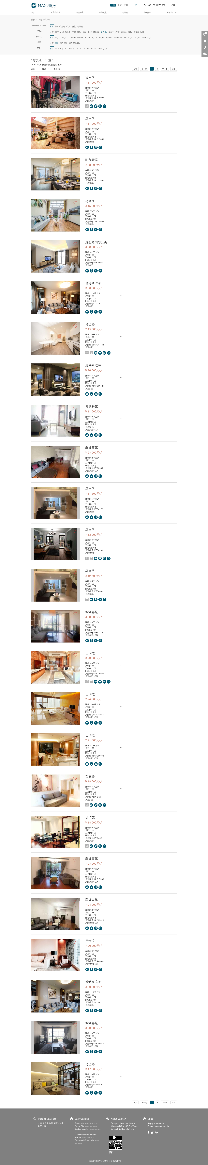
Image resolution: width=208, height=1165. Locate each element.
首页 (33, 12)
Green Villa (79, 1123)
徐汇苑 (90, 817)
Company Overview (119, 1123)
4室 (70, 43)
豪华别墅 (103, 12)
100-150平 (69, 48)
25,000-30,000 (105, 37)
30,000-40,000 (119, 37)
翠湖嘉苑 (91, 447)
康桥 (130, 31)
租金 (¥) (39, 36)
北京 (120, 5)
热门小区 (42, 1126)
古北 (74, 31)
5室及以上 (77, 43)
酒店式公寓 (55, 12)
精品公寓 (80, 12)
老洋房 (125, 12)
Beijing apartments (155, 1123)
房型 (39, 42)
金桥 (84, 31)
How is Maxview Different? (123, 1124)
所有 (52, 31)
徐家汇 (111, 31)
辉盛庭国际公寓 (96, 242)
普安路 (90, 776)
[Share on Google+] (156, 1132)
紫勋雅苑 (91, 406)
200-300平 (91, 48)
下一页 (164, 69)
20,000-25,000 (90, 37)
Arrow (37, 69)
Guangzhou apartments (158, 1126)
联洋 (90, 31)
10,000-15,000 (61, 37)
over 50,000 (147, 37)
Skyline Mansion (82, 1128)
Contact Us (116, 1128)
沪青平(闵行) (121, 31)
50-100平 (59, 48)
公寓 (68, 26)
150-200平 (80, 48)
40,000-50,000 (134, 37)
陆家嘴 (96, 31)
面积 (44, 69)
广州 (126, 5)
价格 (33, 69)
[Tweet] (152, 1132)
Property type (39, 25)
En (136, 5)
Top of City (79, 1126)
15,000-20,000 (76, 37)
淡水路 (90, 77)
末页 (173, 69)
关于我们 (171, 12)
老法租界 (66, 31)
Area (39, 31)
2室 (61, 43)
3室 (65, 43)
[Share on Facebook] (148, 1132)
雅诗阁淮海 (93, 283)
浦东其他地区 (139, 31)
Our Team (133, 1126)
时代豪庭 (91, 159)
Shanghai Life (127, 1128)
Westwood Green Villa (84, 1140)
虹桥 (79, 31)
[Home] (44, 5)
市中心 (58, 31)
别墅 (74, 26)
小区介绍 (147, 12)
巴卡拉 (90, 653)
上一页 (144, 69)
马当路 (90, 118)
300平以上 (102, 48)
